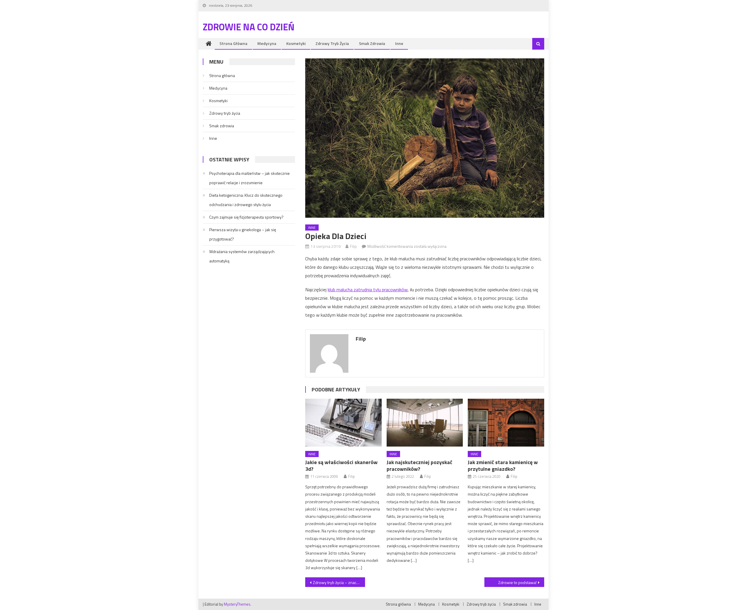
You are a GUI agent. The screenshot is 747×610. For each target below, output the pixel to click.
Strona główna (233, 43)
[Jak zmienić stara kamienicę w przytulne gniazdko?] (506, 423)
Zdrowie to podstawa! (517, 582)
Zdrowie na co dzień (248, 27)
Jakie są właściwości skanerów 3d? (341, 465)
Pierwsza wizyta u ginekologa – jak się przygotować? (242, 234)
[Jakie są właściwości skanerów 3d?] (343, 423)
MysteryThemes (237, 604)
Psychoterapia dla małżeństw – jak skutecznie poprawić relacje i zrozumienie (249, 178)
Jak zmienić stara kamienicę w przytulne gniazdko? (503, 465)
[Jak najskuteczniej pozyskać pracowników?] (425, 423)
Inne (399, 43)
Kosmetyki (296, 43)
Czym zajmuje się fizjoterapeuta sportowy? (246, 217)
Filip (353, 246)
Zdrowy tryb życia (332, 43)
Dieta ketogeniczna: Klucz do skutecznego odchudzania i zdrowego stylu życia (245, 200)
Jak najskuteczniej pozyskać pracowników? (419, 465)
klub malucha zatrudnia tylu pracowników (368, 289)
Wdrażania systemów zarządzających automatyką (242, 256)
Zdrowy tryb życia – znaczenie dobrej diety (339, 582)
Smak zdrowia (372, 43)
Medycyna (266, 43)
